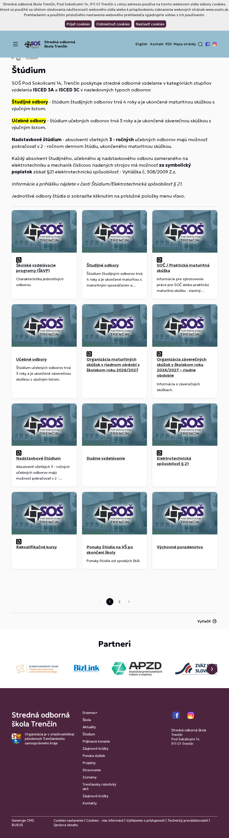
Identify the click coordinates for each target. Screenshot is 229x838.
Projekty (89, 763)
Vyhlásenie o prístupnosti (145, 820)
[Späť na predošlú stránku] (14, 58)
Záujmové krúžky (95, 748)
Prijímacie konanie (96, 741)
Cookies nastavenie (68, 820)
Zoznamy (90, 777)
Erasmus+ (90, 713)
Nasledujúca (129, 601)
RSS (168, 44)
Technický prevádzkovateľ (188, 820)
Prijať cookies (78, 24)
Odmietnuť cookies (113, 24)
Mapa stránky (185, 44)
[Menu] (15, 44)
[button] (200, 44)
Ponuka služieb (94, 756)
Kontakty (90, 803)
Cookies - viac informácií (104, 820)
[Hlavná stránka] (18, 58)
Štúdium (89, 734)
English (141, 44)
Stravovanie (92, 770)
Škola (87, 720)
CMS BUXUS (23, 822)
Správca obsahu (66, 825)
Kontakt (157, 44)
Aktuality (89, 727)
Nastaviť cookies (150, 24)
